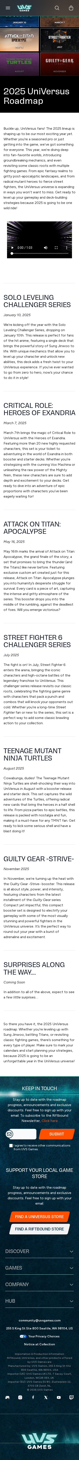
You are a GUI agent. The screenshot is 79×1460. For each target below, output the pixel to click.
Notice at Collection (39, 1344)
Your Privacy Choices (43, 1336)
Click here (49, 1121)
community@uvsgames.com (40, 1320)
